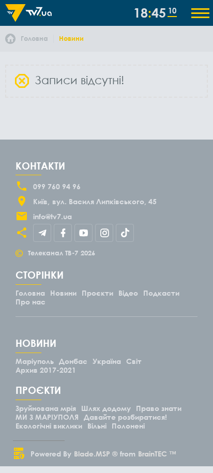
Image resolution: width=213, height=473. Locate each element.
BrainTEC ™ (157, 453)
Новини (63, 292)
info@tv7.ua (52, 216)
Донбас (73, 361)
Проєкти (97, 292)
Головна (30, 292)
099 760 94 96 (57, 186)
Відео (128, 292)
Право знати (158, 408)
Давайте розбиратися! (125, 417)
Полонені (128, 425)
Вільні (96, 425)
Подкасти (161, 292)
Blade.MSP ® (95, 453)
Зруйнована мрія (46, 408)
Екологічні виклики (49, 425)
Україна (107, 361)
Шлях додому (106, 408)
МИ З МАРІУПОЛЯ (47, 417)
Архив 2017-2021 (46, 369)
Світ (134, 361)
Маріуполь (35, 361)
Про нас (30, 301)
